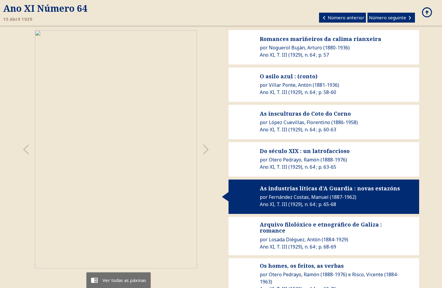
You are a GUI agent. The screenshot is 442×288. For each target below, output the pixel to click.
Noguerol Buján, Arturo (295, 47)
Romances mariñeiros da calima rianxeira (320, 38)
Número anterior (342, 17)
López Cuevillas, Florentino (299, 122)
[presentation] (26, 149)
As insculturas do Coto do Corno (305, 113)
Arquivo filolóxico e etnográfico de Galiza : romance (321, 227)
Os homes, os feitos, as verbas (302, 265)
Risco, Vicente (367, 274)
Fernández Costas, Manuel (299, 197)
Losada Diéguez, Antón (295, 239)
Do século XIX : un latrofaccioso (305, 151)
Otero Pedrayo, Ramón (294, 159)
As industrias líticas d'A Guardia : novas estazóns (330, 188)
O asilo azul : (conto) (289, 76)
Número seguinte (391, 17)
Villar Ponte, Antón (290, 85)
